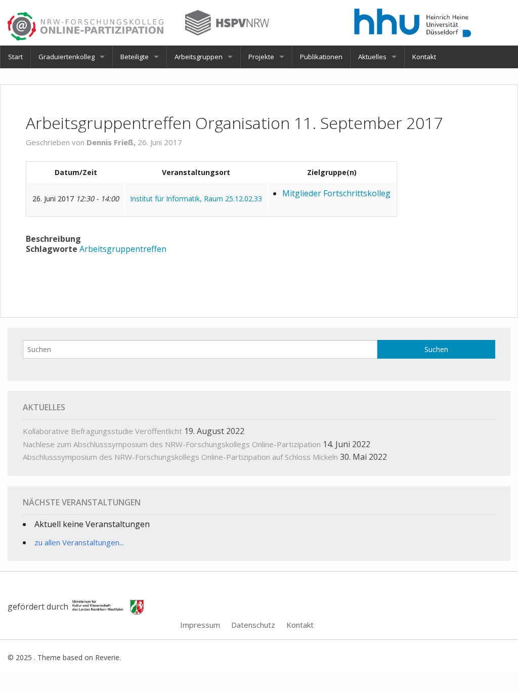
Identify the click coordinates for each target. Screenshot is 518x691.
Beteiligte (134, 56)
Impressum (200, 625)
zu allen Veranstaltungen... (79, 542)
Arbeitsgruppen (199, 56)
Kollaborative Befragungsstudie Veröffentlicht (102, 431)
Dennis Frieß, (112, 142)
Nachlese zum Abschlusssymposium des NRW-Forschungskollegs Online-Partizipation (172, 444)
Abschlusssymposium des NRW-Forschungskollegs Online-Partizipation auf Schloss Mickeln (180, 457)
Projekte (261, 56)
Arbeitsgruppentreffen (122, 248)
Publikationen (321, 56)
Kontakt (424, 56)
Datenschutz (253, 625)
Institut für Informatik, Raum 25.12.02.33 (196, 198)
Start (15, 56)
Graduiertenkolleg (66, 56)
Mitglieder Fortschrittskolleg (336, 193)
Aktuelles (372, 56)
